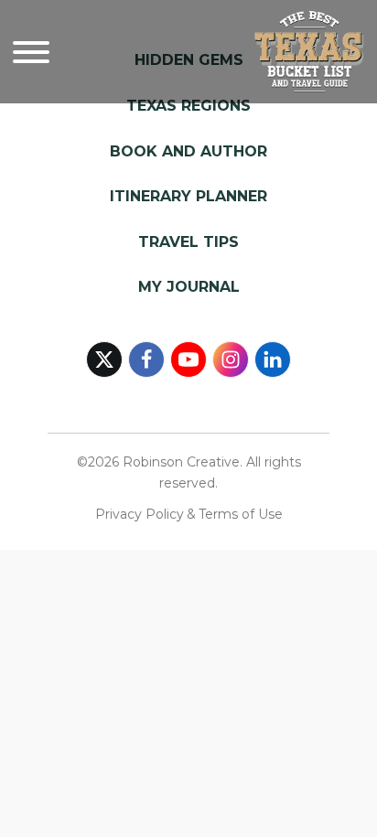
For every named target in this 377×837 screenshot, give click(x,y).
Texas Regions (188, 105)
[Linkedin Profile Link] (272, 359)
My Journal (189, 286)
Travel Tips (188, 242)
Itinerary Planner (188, 196)
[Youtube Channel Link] (188, 359)
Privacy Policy (139, 514)
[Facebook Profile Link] (146, 359)
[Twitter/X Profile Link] (104, 359)
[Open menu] (31, 52)
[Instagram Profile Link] (230, 359)
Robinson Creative (181, 462)
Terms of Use (241, 514)
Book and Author (188, 151)
